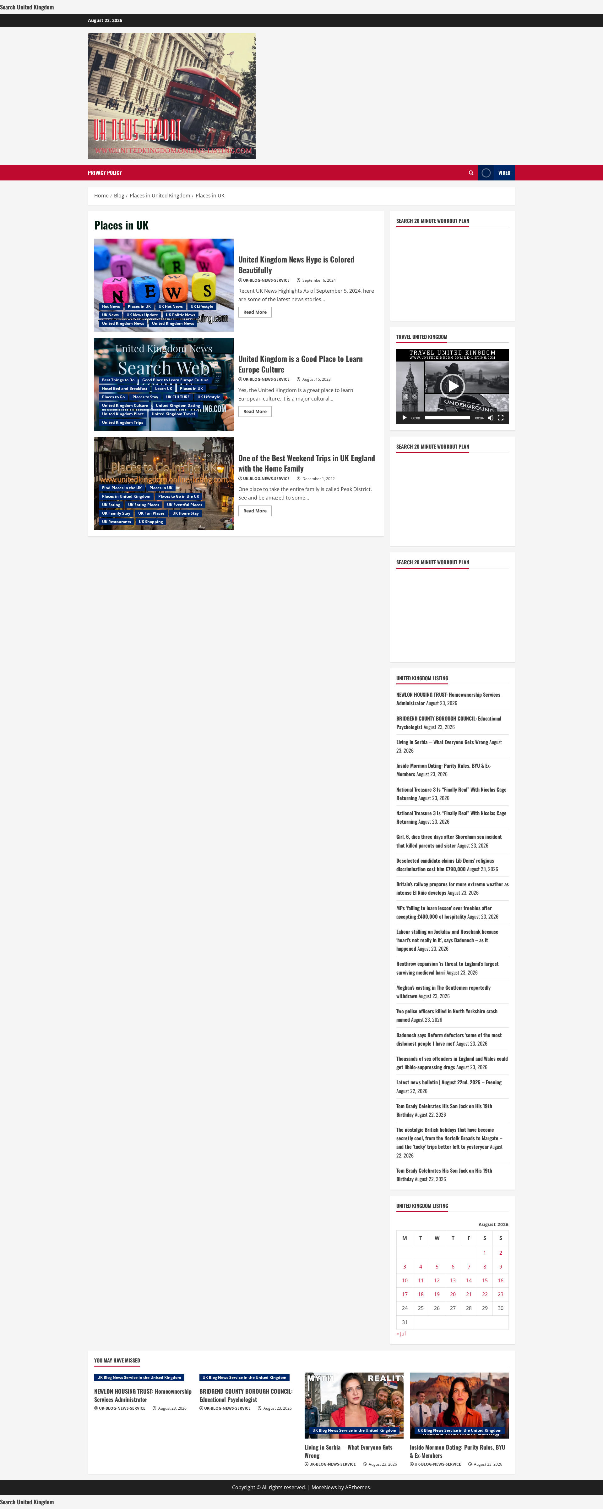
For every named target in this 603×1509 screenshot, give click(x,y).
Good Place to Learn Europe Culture (175, 380)
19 (437, 1294)
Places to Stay (145, 397)
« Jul (401, 1333)
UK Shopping (151, 521)
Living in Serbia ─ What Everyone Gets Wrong (442, 742)
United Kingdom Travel (173, 414)
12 (437, 1280)
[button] (452, 386)
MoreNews (324, 1487)
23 (500, 1294)
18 (421, 1294)
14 (469, 1280)
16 (500, 1280)
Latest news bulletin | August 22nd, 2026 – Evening (449, 1082)
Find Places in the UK (122, 487)
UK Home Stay (185, 513)
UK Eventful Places (184, 504)
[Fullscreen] (500, 418)
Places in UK (139, 306)
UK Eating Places (143, 504)
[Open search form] (471, 173)
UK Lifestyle (202, 306)
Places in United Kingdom (126, 496)
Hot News (111, 306)
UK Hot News (171, 306)
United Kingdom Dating (178, 405)
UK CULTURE (178, 397)
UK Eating (111, 504)
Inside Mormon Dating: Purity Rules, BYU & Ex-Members (457, 1451)
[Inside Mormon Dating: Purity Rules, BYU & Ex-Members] (459, 1406)
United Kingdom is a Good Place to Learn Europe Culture (300, 364)
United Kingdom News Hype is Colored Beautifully (164, 285)
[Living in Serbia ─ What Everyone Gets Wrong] (354, 1406)
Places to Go (113, 397)
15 (485, 1280)
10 (405, 1280)
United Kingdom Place (123, 414)
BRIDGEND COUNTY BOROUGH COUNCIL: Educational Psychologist (246, 1395)
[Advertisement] (443, 272)
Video (504, 172)
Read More (257, 313)
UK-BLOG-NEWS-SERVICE (266, 280)
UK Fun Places (151, 513)
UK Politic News (180, 315)
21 (469, 1294)
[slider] (447, 417)
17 (405, 1294)
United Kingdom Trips (122, 422)
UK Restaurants (116, 521)
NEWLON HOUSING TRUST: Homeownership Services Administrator (143, 1395)
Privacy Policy (105, 172)
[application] (452, 386)
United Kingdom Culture (125, 405)
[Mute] (490, 418)
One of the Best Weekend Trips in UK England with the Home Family (306, 463)
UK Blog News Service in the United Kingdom (139, 1377)
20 (453, 1294)
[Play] (404, 418)
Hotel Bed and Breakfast (124, 388)
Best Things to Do (118, 380)
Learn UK (163, 388)
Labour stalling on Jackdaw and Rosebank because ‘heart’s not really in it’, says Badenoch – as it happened (447, 940)
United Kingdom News (123, 323)
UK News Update (142, 315)
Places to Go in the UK (178, 496)
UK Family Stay (116, 513)
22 (485, 1294)
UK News (110, 315)
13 (453, 1280)
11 (421, 1280)
